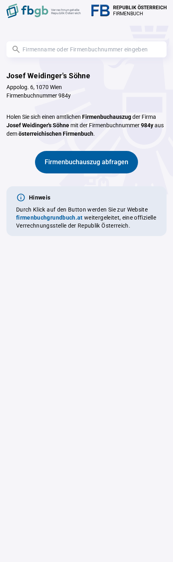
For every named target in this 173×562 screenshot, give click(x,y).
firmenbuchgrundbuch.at (49, 217)
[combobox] (86, 49)
